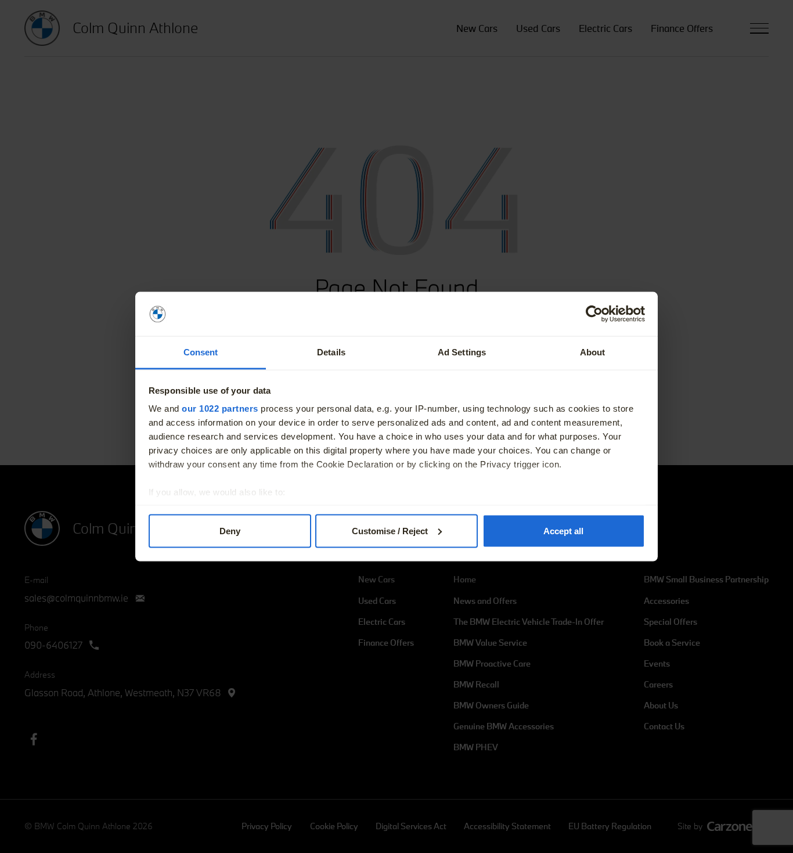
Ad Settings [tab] (462, 352)
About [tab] (592, 352)
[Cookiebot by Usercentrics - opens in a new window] (594, 314)
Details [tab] (331, 352)
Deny (229, 530)
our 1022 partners (220, 408)
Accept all (563, 530)
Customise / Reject (390, 530)
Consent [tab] (200, 352)
